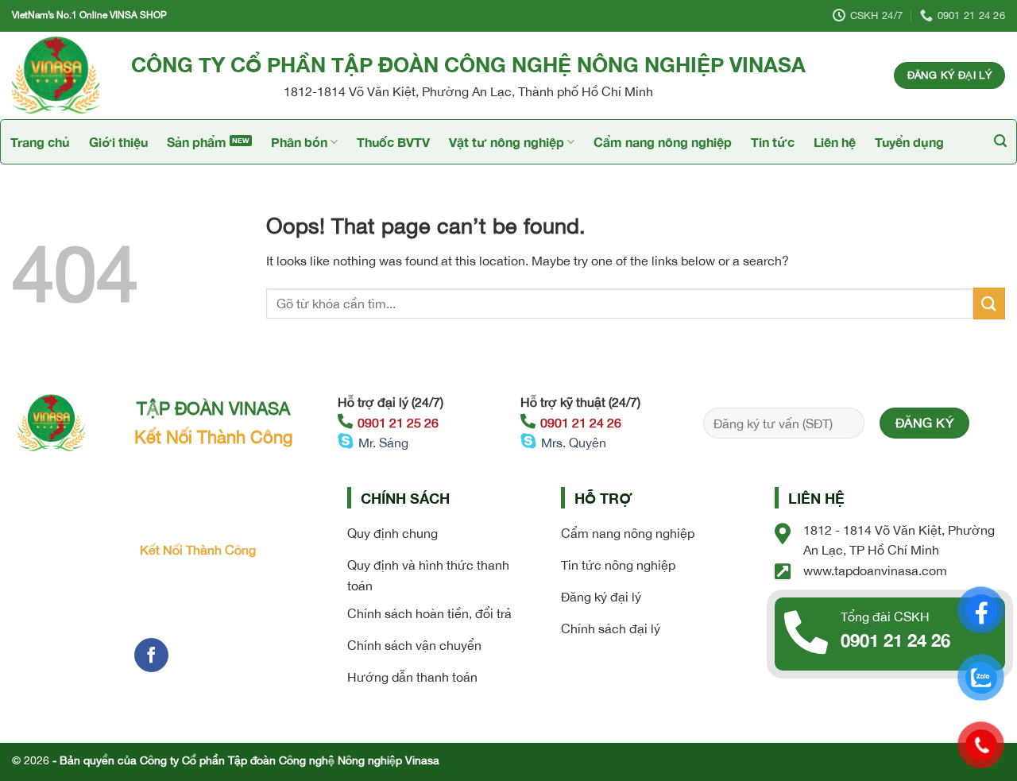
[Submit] (989, 303)
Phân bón (299, 141)
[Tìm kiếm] (1000, 141)
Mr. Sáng (383, 442)
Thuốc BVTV (393, 141)
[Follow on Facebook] (151, 655)
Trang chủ (40, 141)
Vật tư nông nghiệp (506, 141)
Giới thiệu (118, 141)
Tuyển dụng (909, 141)
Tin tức (773, 141)
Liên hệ (835, 141)
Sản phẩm (196, 141)
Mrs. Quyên (573, 442)
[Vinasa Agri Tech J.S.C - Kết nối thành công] (59, 75)
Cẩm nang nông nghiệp (663, 141)
